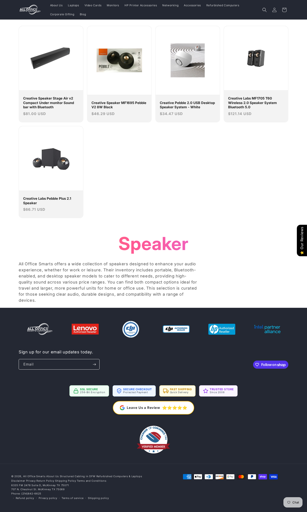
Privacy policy (48, 498)
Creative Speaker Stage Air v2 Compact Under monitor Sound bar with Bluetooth (48, 102)
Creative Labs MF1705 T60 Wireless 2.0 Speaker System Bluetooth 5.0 (252, 102)
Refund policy (25, 498)
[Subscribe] (94, 364)
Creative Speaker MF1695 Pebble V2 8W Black (118, 105)
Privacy (31, 480)
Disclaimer (18, 480)
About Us (52, 476)
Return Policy (45, 480)
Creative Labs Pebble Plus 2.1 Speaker (47, 200)
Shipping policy (98, 498)
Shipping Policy (65, 480)
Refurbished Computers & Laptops (119, 476)
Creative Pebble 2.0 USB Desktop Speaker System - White (187, 105)
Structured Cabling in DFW (78, 476)
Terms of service (72, 498)
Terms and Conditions (91, 480)
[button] (264, 10)
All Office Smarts (34, 476)
